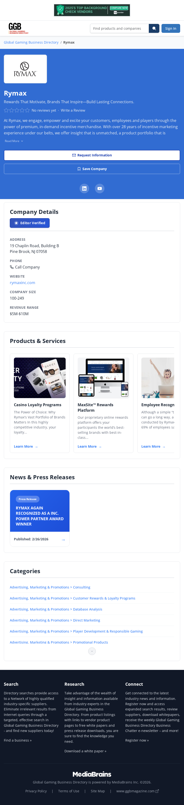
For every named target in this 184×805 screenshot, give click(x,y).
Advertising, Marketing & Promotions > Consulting (50, 587)
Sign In (170, 28)
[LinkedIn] (84, 188)
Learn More (23, 446)
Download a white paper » (85, 751)
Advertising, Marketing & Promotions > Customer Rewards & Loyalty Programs (72, 598)
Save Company (94, 168)
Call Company (27, 267)
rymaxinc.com (22, 282)
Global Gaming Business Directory (31, 42)
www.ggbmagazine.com (135, 791)
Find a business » (18, 740)
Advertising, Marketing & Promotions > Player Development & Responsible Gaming (76, 631)
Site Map (98, 791)
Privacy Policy (36, 791)
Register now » (137, 740)
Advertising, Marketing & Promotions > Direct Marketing (55, 620)
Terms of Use (68, 791)
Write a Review (73, 110)
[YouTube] (99, 188)
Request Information (94, 155)
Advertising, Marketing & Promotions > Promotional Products (59, 642)
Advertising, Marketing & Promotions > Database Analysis (56, 609)
